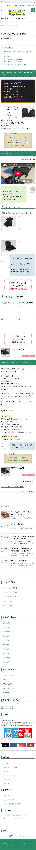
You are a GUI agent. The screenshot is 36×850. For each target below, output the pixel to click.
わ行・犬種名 (6, 662)
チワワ (4, 609)
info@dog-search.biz (21, 140)
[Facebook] (14, 491)
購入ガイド (6, 679)
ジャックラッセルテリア (9, 596)
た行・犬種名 (6, 636)
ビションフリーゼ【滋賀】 (10, 592)
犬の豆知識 (6, 692)
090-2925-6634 (20, 137)
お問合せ (6, 783)
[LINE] (22, 491)
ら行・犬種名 (6, 657)
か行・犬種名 (6, 627)
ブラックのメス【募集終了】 (13, 62)
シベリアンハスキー (8, 605)
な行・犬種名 (6, 640)
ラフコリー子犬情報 (17, 524)
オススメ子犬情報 (13, 25)
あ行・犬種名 (6, 623)
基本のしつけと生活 (8, 688)
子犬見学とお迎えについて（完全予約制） (15, 64)
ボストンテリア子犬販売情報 (20, 561)
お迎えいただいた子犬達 (7, 706)
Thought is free (27, 845)
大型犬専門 (7, 796)
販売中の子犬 (7, 56)
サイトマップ (7, 779)
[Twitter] (5, 491)
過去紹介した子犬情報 (7, 708)
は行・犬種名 (6, 644)
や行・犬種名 (6, 653)
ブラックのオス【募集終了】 (13, 59)
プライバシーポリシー (10, 775)
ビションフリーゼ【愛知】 (10, 588)
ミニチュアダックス (8, 601)
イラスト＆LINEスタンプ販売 (12, 804)
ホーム (4, 25)
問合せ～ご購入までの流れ (11, 767)
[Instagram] (22, 745)
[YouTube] (31, 745)
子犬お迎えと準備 (7, 684)
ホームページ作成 (9, 800)
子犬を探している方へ (9, 675)
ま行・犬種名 (6, 649)
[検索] (34, 1)
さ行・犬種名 (6, 631)
